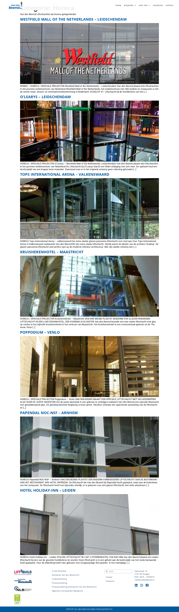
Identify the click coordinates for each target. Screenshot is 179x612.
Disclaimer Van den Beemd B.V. (66, 575)
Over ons (143, 5)
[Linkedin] (136, 585)
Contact (169, 5)
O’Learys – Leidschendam (45, 96)
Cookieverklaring (59, 579)
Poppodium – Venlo (40, 332)
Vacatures (158, 5)
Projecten (129, 5)
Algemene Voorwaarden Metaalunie (67, 591)
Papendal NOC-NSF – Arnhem (49, 412)
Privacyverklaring (59, 583)
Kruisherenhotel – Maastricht (51, 251)
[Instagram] (141, 585)
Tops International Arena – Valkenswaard (64, 174)
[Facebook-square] (147, 585)
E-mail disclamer (59, 571)
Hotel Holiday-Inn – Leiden (47, 490)
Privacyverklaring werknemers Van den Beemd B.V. (74, 587)
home (118, 5)
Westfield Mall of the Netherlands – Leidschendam (73, 19)
